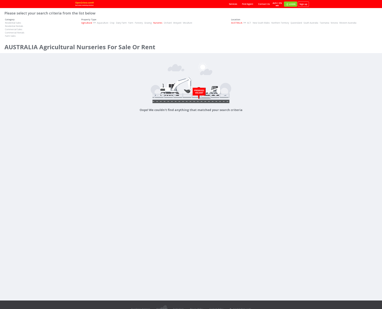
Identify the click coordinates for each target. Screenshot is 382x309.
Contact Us (264, 4)
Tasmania (324, 22)
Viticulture (187, 22)
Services (233, 4)
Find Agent (247, 4)
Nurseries (157, 22)
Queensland (296, 22)
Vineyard (177, 22)
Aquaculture (102, 22)
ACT (249, 22)
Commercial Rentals (14, 32)
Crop (112, 22)
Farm (130, 22)
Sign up (303, 4)
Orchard (168, 22)
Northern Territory (280, 22)
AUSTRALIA (236, 22)
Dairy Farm (121, 22)
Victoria (334, 22)
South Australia (311, 22)
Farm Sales (10, 35)
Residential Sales (13, 22)
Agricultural (86, 22)
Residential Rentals (14, 26)
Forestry (139, 22)
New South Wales (261, 22)
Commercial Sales (13, 29)
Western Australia (347, 22)
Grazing (148, 22)
